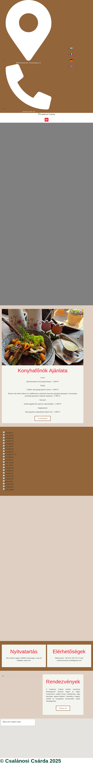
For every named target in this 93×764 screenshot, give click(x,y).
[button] (46, 120)
